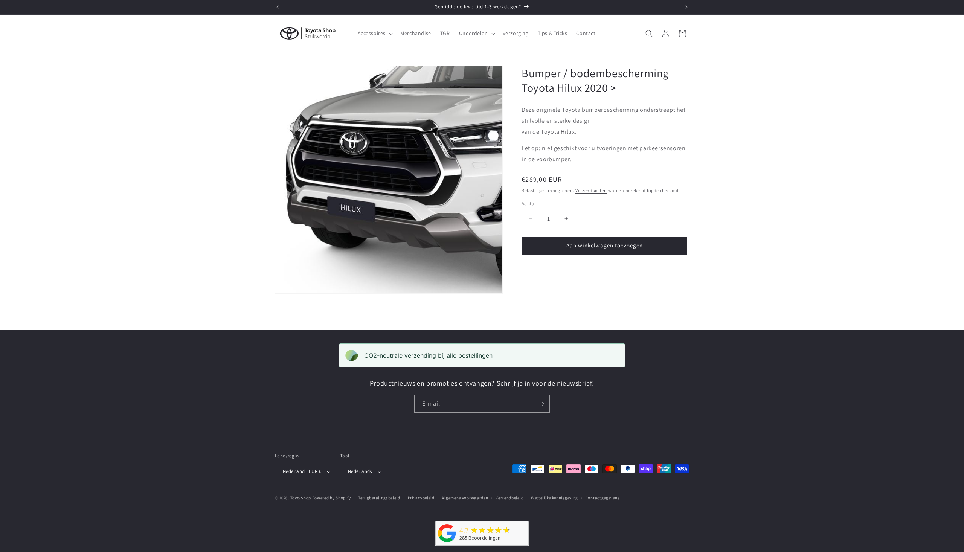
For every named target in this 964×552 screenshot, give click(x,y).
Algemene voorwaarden (465, 497)
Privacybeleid (421, 497)
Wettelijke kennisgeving (554, 497)
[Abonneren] (541, 404)
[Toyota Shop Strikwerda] (447, 542)
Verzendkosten (591, 190)
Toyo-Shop (300, 497)
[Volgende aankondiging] (686, 7)
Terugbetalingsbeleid (379, 497)
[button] (374, 33)
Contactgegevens (603, 497)
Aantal (528, 203)
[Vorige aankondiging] (277, 7)
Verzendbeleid (509, 497)
